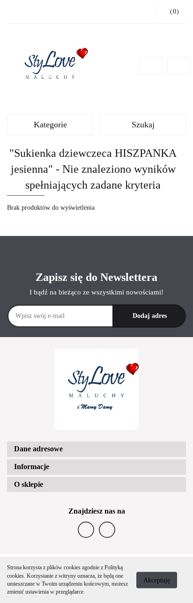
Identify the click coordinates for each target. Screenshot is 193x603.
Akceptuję (156, 579)
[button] (96, 449)
